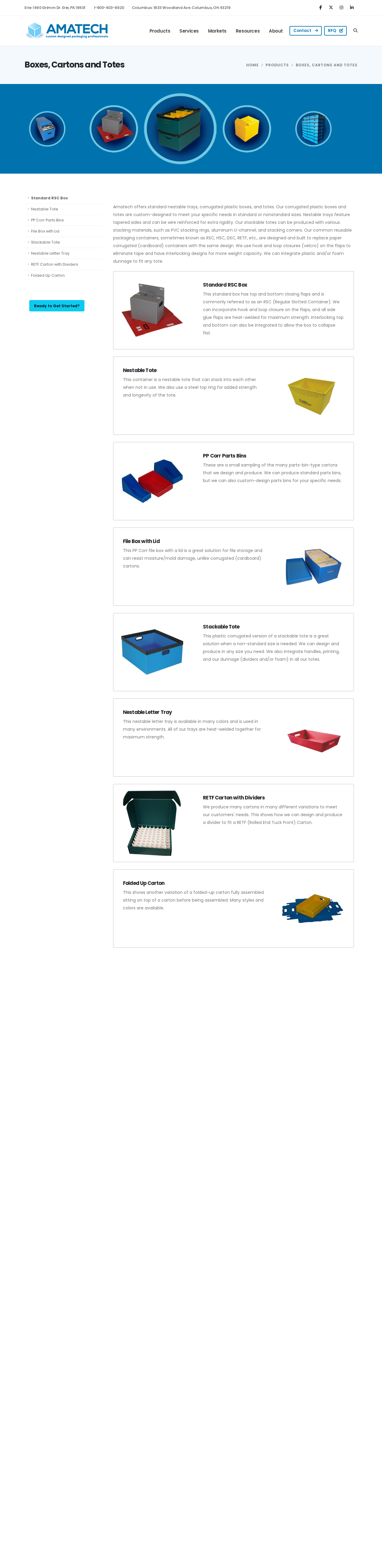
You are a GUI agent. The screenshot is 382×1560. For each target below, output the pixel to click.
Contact (302, 30)
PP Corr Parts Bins (47, 220)
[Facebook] (321, 7)
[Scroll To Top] (371, 1553)
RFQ (332, 30)
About (276, 31)
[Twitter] (331, 7)
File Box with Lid (45, 231)
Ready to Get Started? (57, 305)
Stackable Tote (45, 242)
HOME (252, 65)
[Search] (355, 31)
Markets (217, 31)
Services (189, 31)
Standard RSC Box (49, 198)
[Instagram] (342, 7)
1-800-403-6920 (109, 7)
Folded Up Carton (48, 275)
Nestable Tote (44, 209)
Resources (248, 31)
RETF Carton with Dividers (54, 264)
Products (160, 31)
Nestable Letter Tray (50, 253)
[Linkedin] (352, 7)
